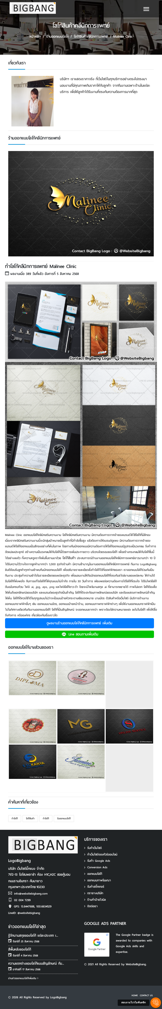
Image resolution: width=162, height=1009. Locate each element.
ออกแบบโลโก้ (94, 873)
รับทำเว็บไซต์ (94, 848)
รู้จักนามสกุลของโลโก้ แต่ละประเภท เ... (33, 935)
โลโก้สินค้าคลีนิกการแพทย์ (91, 36)
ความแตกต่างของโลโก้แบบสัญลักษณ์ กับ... (36, 963)
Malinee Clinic (122, 36)
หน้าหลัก (35, 36)
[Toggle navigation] (146, 9)
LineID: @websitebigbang (24, 913)
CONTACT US (146, 995)
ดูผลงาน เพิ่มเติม (79, 623)
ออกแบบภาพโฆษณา (99, 880)
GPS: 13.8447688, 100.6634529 (32, 906)
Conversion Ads (97, 867)
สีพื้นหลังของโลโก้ (19, 949)
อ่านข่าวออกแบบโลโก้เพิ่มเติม (22, 978)
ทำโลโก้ (15, 818)
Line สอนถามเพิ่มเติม (82, 634)
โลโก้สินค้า (69, 558)
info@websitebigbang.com (31, 893)
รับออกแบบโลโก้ (64, 818)
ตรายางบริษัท (95, 893)
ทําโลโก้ (46, 818)
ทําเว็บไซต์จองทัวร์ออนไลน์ (102, 854)
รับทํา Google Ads (98, 860)
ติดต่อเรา (92, 906)
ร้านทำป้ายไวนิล (96, 899)
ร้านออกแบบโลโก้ (57, 36)
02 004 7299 (22, 900)
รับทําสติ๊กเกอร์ (95, 886)
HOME (135, 995)
